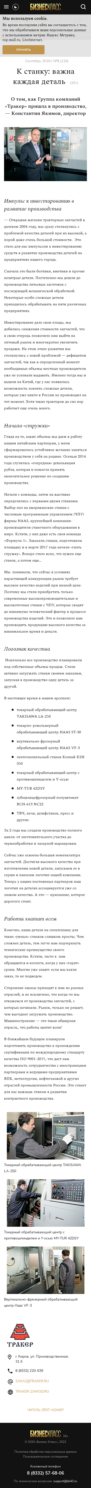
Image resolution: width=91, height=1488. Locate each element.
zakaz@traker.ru (32, 1381)
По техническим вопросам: (45, 1481)
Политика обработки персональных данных (45, 1452)
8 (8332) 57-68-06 (45, 1473)
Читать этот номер (45, 1410)
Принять (23, 50)
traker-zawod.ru (32, 1391)
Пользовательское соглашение (45, 1457)
